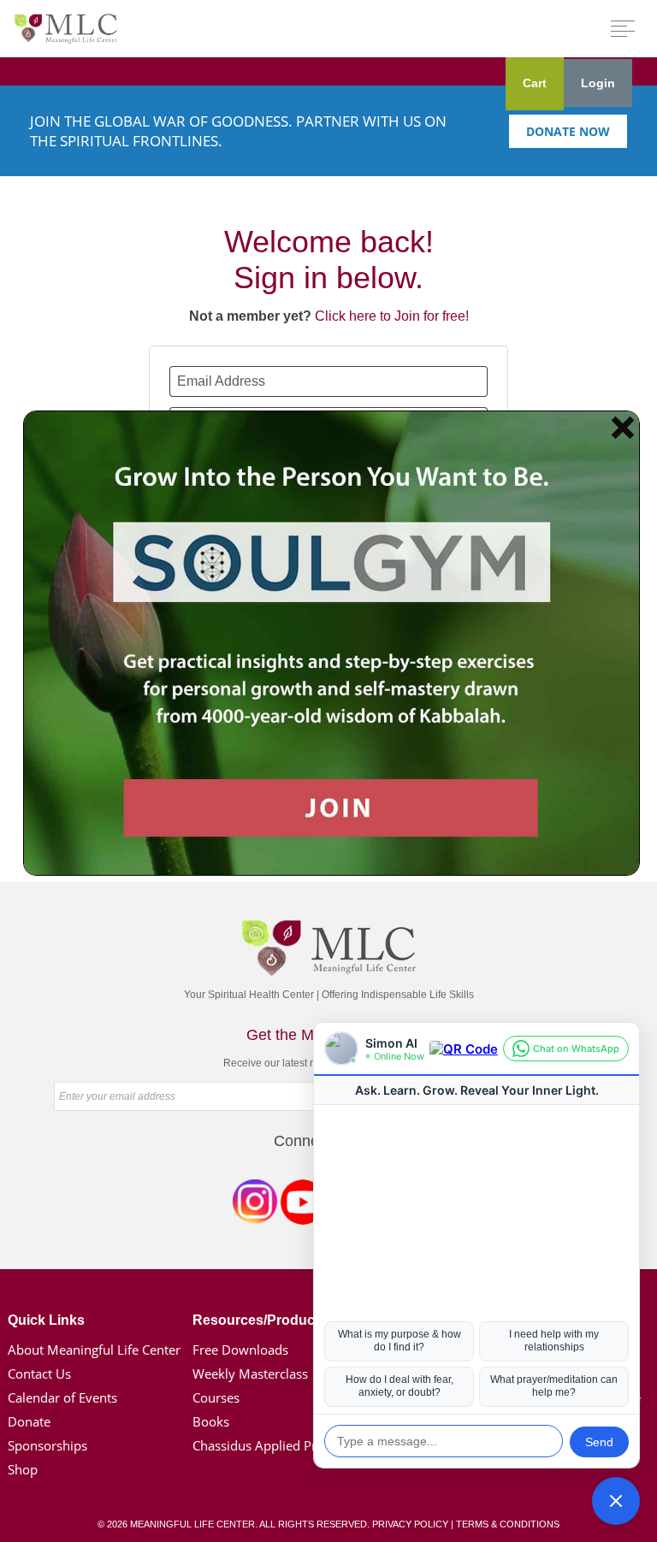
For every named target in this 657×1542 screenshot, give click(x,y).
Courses (216, 1397)
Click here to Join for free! (392, 316)
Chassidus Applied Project (268, 1445)
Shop (23, 1469)
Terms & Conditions (507, 1524)
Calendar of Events (62, 1397)
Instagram (255, 1205)
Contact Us (39, 1373)
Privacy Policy (410, 1524)
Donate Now (568, 131)
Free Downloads (240, 1349)
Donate (29, 1421)
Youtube (303, 1205)
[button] (616, 1501)
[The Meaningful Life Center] (66, 28)
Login (598, 83)
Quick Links (46, 1320)
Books (210, 1421)
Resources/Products (259, 1320)
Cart (535, 83)
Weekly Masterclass (250, 1373)
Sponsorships (47, 1445)
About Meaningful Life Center (94, 1349)
